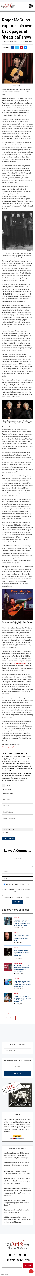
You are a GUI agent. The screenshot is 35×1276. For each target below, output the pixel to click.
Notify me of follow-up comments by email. (17, 890)
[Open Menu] (31, 6)
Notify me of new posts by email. (16, 897)
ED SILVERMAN (12, 41)
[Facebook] (9, 1255)
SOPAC (21, 1013)
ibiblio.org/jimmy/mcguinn (10, 747)
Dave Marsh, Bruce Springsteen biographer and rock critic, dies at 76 (16, 1202)
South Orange (10, 1018)
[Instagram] (15, 1255)
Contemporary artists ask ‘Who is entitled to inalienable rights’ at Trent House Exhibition (17, 1181)
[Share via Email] (25, 47)
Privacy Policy (4, 1274)
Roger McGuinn (10, 1013)
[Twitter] (20, 1255)
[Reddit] (25, 1255)
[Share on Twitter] (17, 47)
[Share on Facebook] (12, 47)
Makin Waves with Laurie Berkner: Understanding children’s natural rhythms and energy (16, 1155)
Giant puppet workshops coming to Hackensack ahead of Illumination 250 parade (17, 1219)
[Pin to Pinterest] (21, 47)
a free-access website (18, 663)
